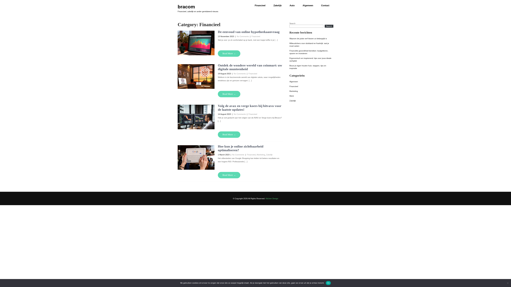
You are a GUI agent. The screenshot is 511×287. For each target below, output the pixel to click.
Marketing (261, 155)
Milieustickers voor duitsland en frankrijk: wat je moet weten (309, 44)
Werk (291, 96)
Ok (328, 283)
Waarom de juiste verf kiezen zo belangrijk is (308, 38)
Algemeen (308, 5)
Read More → (229, 53)
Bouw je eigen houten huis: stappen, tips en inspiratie (307, 67)
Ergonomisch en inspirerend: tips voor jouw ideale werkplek (310, 59)
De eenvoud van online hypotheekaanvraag (249, 32)
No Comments (243, 36)
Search (292, 23)
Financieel (260, 5)
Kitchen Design (272, 198)
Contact (325, 5)
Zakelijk (277, 5)
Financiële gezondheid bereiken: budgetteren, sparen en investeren (308, 52)
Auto (292, 5)
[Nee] (507, 283)
